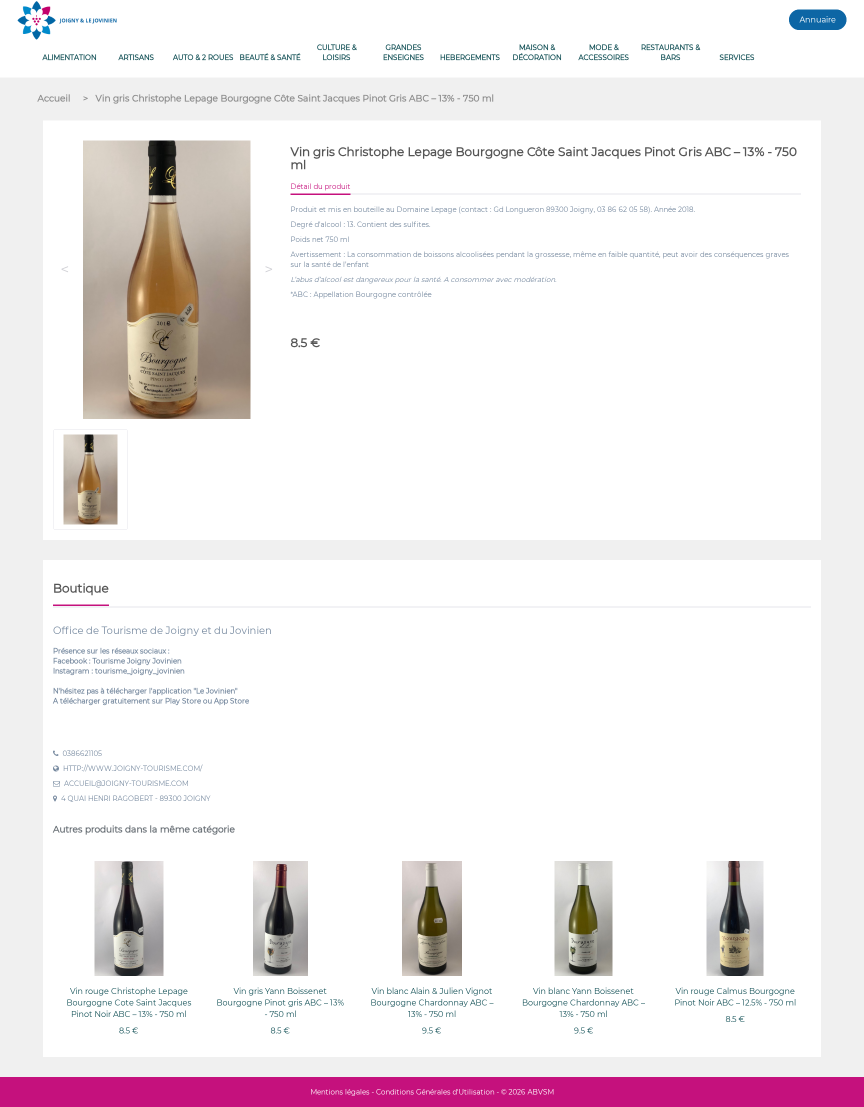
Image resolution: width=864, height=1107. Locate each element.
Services (737, 57)
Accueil (55, 98)
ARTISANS (136, 57)
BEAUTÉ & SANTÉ (270, 57)
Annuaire (818, 19)
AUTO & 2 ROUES (203, 57)
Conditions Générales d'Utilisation (435, 1092)
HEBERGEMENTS (470, 57)
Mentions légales (340, 1092)
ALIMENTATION (69, 57)
